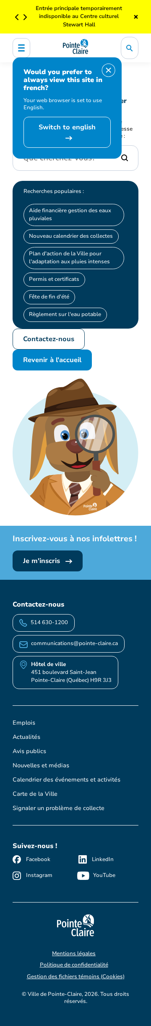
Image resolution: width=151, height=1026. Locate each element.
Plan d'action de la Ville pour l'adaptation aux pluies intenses (69, 257)
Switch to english (67, 127)
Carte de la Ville (35, 794)
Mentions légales (74, 953)
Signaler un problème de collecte (58, 808)
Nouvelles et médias (41, 765)
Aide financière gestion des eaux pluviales (70, 214)
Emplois (24, 723)
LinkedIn (103, 859)
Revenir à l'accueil (52, 360)
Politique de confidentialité (74, 965)
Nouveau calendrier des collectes (71, 236)
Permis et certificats (54, 279)
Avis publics (29, 751)
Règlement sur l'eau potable (65, 314)
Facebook (38, 859)
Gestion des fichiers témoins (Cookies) (76, 976)
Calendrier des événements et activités (66, 780)
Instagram (39, 875)
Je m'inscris (42, 561)
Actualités (26, 737)
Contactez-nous (48, 339)
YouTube (104, 875)
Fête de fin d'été (49, 297)
